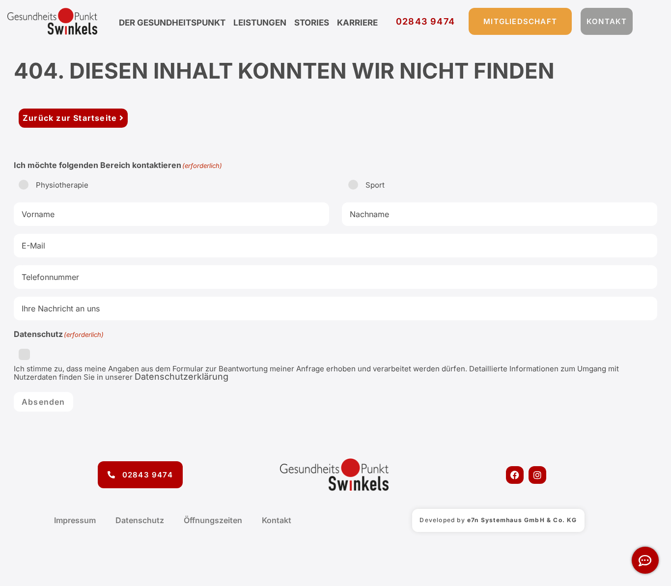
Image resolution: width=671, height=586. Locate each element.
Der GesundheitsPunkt (172, 23)
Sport (375, 185)
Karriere (357, 23)
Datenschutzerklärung (181, 376)
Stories (311, 23)
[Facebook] (515, 475)
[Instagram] (537, 475)
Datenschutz (139, 520)
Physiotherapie (62, 185)
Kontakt (276, 520)
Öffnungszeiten (213, 520)
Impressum (75, 520)
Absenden (43, 402)
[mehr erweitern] (645, 560)
